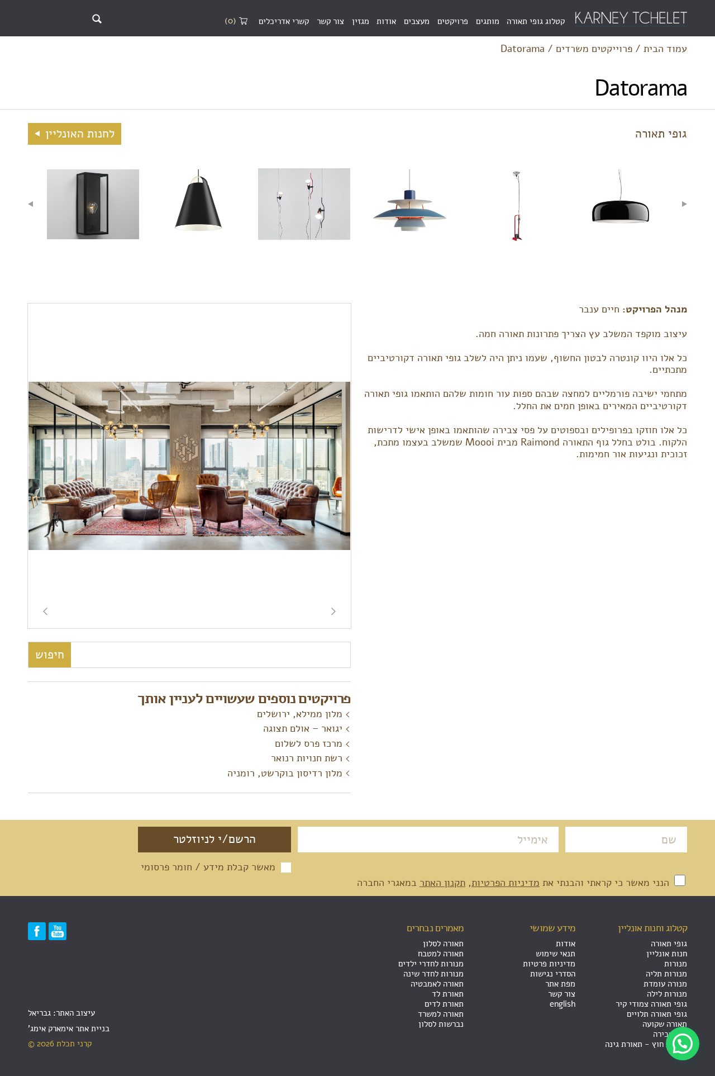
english (562, 1003)
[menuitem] (536, 22)
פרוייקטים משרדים (594, 49)
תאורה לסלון (443, 943)
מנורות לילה (667, 993)
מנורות (675, 963)
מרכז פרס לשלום (308, 743)
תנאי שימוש (555, 953)
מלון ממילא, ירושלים (299, 714)
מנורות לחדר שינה (433, 973)
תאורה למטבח (441, 953)
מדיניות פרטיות (549, 963)
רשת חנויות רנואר (306, 758)
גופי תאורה (669, 943)
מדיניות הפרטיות (505, 882)
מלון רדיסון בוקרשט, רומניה (284, 773)
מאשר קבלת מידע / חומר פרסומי (208, 867)
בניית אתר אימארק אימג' (68, 1028)
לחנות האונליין (78, 133)
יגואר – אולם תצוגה (302, 728)
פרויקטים (452, 21)
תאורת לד (448, 993)
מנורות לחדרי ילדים (431, 963)
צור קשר (330, 21)
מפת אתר (560, 983)
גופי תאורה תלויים (657, 1014)
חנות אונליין (666, 953)
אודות (386, 21)
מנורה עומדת (665, 983)
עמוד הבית (665, 49)
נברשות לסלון (441, 1024)
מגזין (360, 21)
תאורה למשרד (441, 1014)
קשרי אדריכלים (284, 21)
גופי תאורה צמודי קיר (651, 1003)
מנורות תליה (666, 973)
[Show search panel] (96, 18)
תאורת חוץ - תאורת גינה (646, 1044)
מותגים (487, 21)
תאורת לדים (444, 1003)
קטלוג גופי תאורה (536, 21)
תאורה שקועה (664, 1024)
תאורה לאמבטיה (437, 983)
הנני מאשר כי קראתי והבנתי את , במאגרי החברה (514, 882)
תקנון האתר (442, 882)
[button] (682, 1043)
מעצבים (417, 21)
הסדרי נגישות (552, 973)
